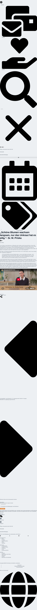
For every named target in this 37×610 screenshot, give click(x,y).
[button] (18, 89)
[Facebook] (0, 535)
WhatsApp (2, 519)
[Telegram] (1, 522)
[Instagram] (28, 535)
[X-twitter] (9, 535)
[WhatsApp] (1, 518)
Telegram (1, 523)
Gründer (34, 251)
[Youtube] (18, 535)
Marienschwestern (9, 251)
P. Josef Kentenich (19, 230)
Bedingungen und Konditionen (13, 506)
